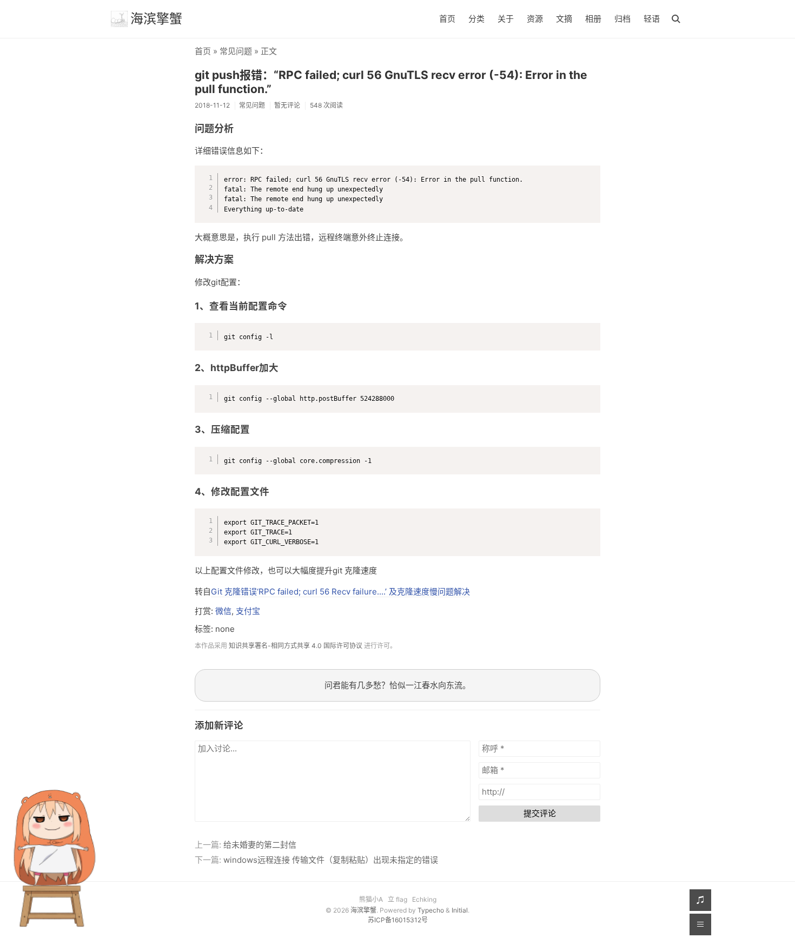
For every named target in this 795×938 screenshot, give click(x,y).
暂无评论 (287, 105)
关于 (506, 19)
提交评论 (540, 813)
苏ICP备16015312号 (398, 920)
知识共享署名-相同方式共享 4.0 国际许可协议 (295, 646)
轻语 (652, 19)
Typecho (431, 910)
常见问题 (236, 51)
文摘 (564, 19)
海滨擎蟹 (156, 19)
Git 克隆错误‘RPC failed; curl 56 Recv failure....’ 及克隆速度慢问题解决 (340, 591)
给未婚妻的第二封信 (259, 845)
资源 (535, 19)
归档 (622, 19)
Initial (460, 910)
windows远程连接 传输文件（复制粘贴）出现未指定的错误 (330, 860)
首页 (447, 19)
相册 (593, 19)
